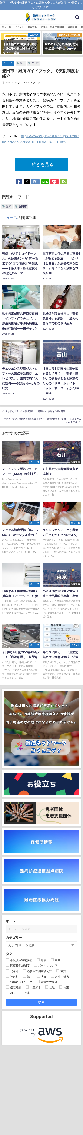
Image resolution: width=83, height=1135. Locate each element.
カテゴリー (14, 937)
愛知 (22, 63)
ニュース (6, 27)
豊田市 (35, 63)
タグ (9, 953)
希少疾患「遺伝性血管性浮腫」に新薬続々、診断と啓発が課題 (35, 411)
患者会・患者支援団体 (52, 27)
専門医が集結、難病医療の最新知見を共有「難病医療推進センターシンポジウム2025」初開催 (42, 420)
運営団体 (72, 27)
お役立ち (32, 27)
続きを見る (41, 164)
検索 (41, 1002)
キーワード (14, 921)
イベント (19, 27)
